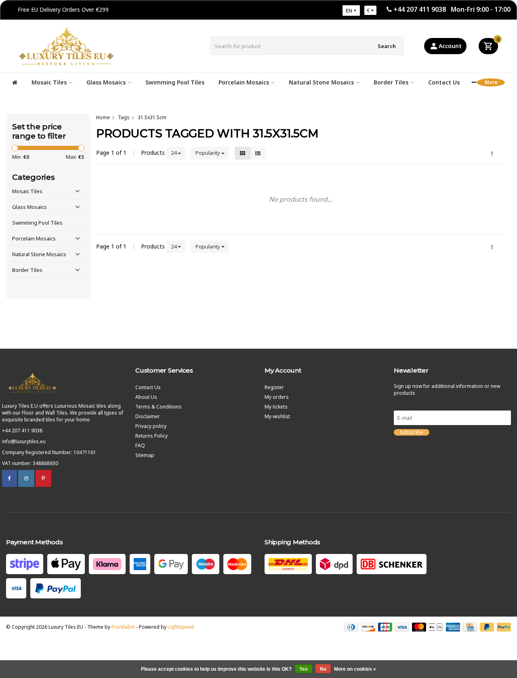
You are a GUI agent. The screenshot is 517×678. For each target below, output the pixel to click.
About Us (146, 397)
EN (349, 10)
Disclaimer (147, 416)
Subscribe (411, 432)
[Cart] (488, 46)
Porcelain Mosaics (244, 82)
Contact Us (444, 82)
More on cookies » (355, 669)
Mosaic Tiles (49, 82)
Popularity (208, 152)
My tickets (276, 406)
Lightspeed (181, 626)
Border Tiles (391, 82)
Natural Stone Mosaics (321, 82)
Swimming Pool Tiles (174, 82)
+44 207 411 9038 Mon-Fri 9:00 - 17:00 (452, 9)
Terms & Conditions (158, 406)
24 (174, 152)
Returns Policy (151, 435)
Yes (303, 669)
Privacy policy (150, 426)
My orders (277, 397)
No (323, 669)
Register (274, 387)
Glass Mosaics (106, 82)
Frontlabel (123, 626)
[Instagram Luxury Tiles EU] (26, 478)
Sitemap (144, 455)
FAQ (140, 445)
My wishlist (277, 416)
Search (387, 46)
